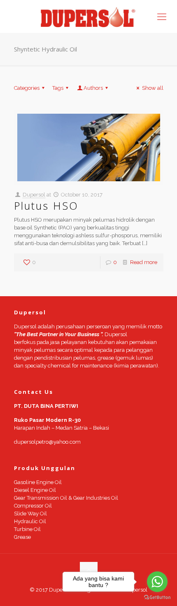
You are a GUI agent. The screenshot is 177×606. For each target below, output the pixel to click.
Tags (57, 88)
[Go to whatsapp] (157, 581)
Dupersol (34, 195)
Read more (143, 262)
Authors (93, 88)
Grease (22, 537)
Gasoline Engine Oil (38, 482)
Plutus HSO (46, 206)
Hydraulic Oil (30, 521)
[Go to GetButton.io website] (157, 597)
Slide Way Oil (30, 513)
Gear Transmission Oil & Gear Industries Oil (66, 498)
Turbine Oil (27, 529)
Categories (27, 88)
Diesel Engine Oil (35, 490)
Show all (152, 88)
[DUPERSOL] (88, 16)
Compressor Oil (33, 506)
